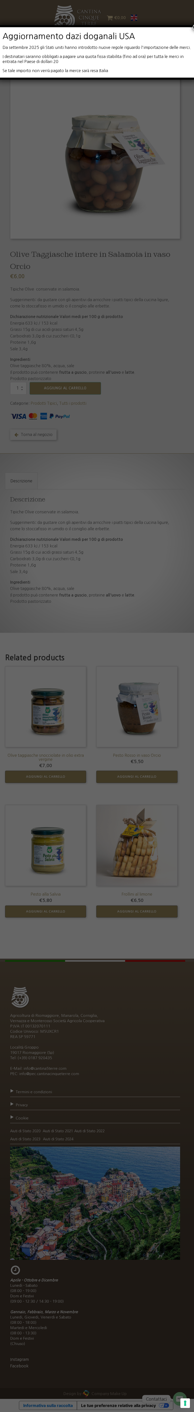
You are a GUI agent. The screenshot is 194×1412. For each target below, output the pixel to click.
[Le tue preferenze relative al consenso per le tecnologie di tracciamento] (185, 1403)
